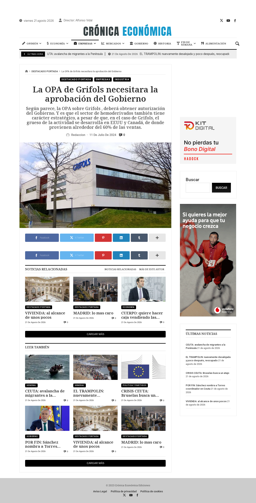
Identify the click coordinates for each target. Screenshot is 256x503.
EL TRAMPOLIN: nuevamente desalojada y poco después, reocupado (164, 54)
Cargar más (95, 334)
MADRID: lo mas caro (93, 313)
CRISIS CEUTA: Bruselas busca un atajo (138, 393)
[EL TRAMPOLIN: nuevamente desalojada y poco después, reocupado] (95, 367)
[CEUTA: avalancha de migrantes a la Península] (47, 367)
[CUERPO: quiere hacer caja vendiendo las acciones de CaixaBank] (143, 289)
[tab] (120, 269)
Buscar (192, 179)
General (31, 385)
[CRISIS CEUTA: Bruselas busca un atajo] (143, 367)
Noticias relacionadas (120, 269)
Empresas (103, 79)
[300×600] (208, 315)
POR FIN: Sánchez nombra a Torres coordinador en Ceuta (45, 444)
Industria (122, 79)
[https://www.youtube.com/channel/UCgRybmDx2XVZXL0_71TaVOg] (228, 20)
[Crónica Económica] (128, 30)
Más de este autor (151, 269)
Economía (128, 307)
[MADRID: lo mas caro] (95, 289)
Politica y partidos (134, 385)
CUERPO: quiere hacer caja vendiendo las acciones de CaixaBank (142, 315)
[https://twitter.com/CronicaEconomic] (221, 20)
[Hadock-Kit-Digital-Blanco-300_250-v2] (208, 162)
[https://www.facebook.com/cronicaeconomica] (235, 20)
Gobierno (32, 436)
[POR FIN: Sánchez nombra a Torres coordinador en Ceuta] (47, 418)
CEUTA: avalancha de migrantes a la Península (52, 54)
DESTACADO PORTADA (44, 71)
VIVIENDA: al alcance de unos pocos (45, 315)
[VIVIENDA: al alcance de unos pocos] (47, 289)
